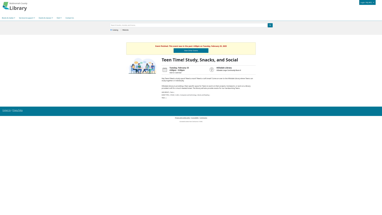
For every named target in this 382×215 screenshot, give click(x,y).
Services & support (26, 18)
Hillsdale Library (224, 67)
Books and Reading (203, 95)
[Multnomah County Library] (6, 7)
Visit (58, 18)
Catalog (115, 30)
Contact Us (70, 18)
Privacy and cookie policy (182, 118)
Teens (172, 92)
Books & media (8, 18)
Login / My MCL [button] (366, 2)
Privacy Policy (17, 110)
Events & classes (45, 18)
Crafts (177, 95)
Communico (203, 118)
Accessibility (195, 118)
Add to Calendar (176, 73)
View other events (191, 50)
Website (125, 30)
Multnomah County (18, 3)
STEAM (172, 95)
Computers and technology (188, 95)
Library (18, 8)
